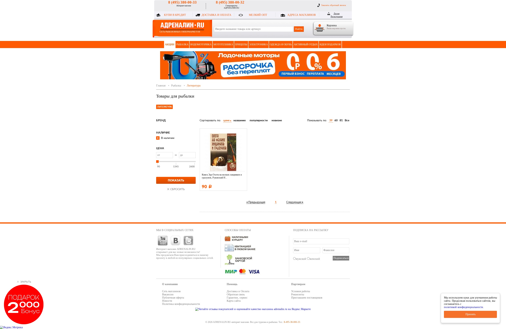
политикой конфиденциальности (463, 307)
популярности (259, 120)
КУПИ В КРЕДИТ (175, 14)
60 (336, 120)
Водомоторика (200, 44)
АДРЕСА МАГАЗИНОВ (301, 14)
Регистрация (337, 16)
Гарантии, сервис (237, 297)
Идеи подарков (330, 44)
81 (341, 120)
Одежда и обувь (281, 44)
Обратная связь (236, 294)
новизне (277, 120)
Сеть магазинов (171, 291)
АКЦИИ (169, 44)
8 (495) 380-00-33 (182, 2)
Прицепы (241, 44)
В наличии (167, 138)
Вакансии (168, 294)
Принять (470, 314)
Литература (164, 107)
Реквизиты (297, 294)
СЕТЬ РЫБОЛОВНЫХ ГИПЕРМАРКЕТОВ (180, 31)
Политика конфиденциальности (181, 303)
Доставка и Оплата (238, 291)
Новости (167, 300)
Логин (337, 13)
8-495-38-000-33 (292, 322)
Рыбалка (182, 44)
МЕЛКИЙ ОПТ (258, 14)
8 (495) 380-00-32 (230, 2)
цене (226, 120)
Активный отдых (306, 44)
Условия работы (300, 291)
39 (330, 120)
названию (239, 120)
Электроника (258, 44)
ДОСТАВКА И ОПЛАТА (216, 14)
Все (347, 120)
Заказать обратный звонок (333, 5)
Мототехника (223, 44)
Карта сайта (234, 300)
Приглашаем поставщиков (306, 297)
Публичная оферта (173, 297)
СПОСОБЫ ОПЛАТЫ (238, 230)
